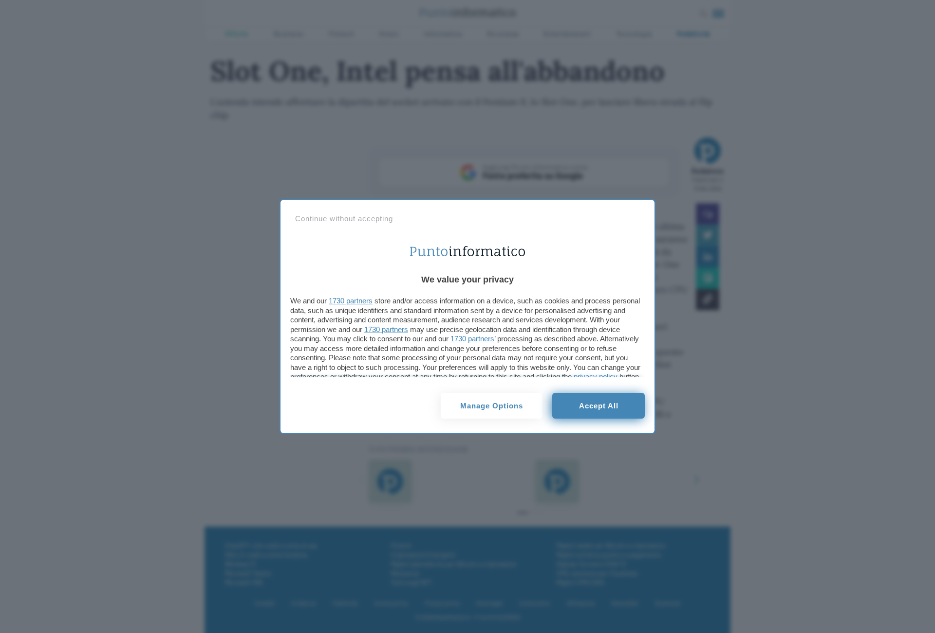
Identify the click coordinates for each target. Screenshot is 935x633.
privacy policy (595, 376)
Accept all (598, 406)
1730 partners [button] (351, 301)
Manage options (491, 406)
